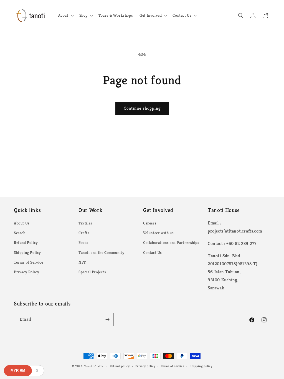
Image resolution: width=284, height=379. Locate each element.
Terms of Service (28, 262)
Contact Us (152, 252)
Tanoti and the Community (101, 252)
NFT (82, 262)
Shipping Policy (27, 252)
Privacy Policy (26, 271)
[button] (65, 15)
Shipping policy (201, 366)
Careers (149, 223)
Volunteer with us (158, 232)
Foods (83, 242)
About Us (22, 223)
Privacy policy (145, 366)
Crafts (84, 232)
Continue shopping (142, 108)
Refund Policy (26, 242)
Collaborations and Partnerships (171, 242)
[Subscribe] (107, 319)
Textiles (85, 223)
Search (20, 232)
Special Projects (92, 271)
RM (18, 370)
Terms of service (172, 366)
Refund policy (120, 366)
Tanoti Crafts (93, 366)
